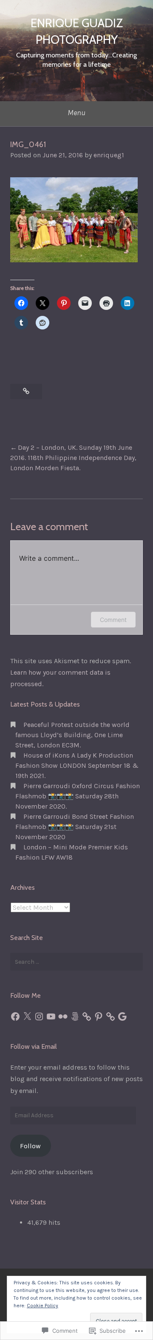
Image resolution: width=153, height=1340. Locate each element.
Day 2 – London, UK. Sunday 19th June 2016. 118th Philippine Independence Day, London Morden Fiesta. (73, 457)
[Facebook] (15, 1016)
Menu (76, 112)
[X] (27, 1016)
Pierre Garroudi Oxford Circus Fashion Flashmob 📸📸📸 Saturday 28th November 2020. (77, 796)
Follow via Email (33, 1046)
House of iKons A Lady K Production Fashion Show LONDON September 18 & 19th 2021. (77, 765)
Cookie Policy (42, 1306)
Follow (30, 1146)
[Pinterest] (99, 1016)
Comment (113, 619)
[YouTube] (51, 1016)
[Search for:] (76, 962)
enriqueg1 (109, 155)
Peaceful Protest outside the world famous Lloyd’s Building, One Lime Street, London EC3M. (72, 735)
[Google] (122, 1016)
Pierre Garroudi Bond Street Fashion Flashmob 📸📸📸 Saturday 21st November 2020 (74, 826)
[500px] (75, 1016)
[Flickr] (63, 1016)
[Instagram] (39, 1016)
